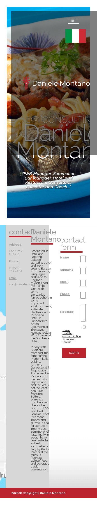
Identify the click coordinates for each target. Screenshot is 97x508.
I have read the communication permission (71, 334)
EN (73, 20)
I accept (69, 336)
